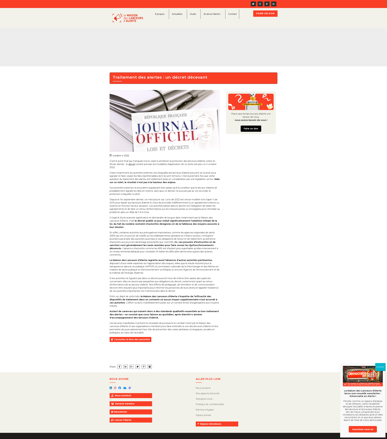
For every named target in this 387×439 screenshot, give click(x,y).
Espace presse (203, 415)
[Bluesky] (125, 388)
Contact (232, 14)
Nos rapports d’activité (207, 393)
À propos (159, 14)
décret (131, 164)
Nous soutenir (123, 395)
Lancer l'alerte (123, 420)
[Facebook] (120, 388)
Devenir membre (125, 403)
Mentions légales (205, 409)
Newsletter (120, 411)
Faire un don (265, 13)
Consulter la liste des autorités (132, 339)
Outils (193, 14)
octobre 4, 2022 (121, 155)
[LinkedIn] (111, 388)
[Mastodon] (130, 388)
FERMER (380, 367)
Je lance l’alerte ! (212, 14)
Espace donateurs (210, 424)
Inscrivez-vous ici (362, 429)
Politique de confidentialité (210, 404)
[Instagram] (115, 388)
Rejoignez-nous (204, 398)
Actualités (177, 14)
